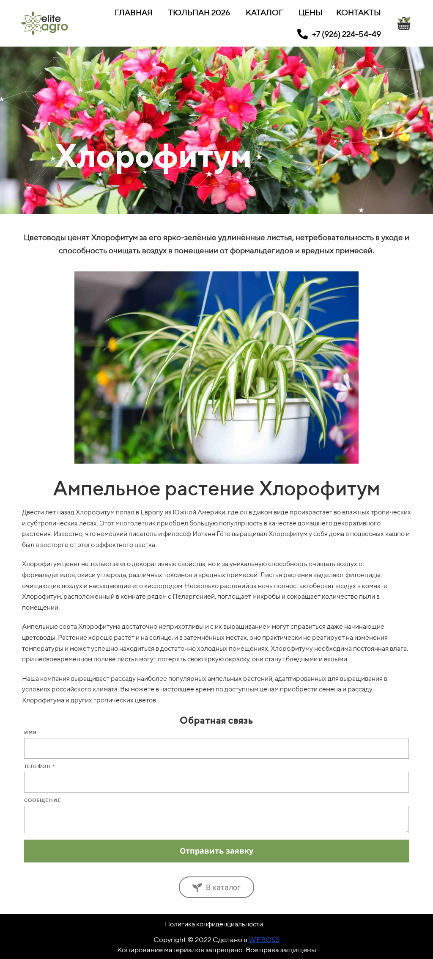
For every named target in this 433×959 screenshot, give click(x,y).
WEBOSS (264, 939)
